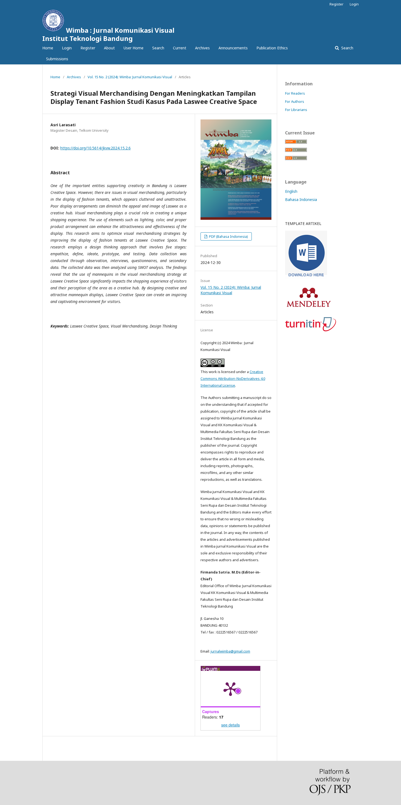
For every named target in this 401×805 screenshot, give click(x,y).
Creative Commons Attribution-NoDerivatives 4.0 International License (232, 378)
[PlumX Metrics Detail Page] (230, 688)
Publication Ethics (272, 47)
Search (158, 47)
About (109, 47)
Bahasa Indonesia (301, 199)
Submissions (57, 58)
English (291, 191)
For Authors (294, 101)
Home (47, 47)
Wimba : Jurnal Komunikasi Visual (108, 34)
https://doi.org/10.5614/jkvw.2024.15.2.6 (95, 148)
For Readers (295, 93)
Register (87, 47)
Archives (202, 47)
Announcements (233, 47)
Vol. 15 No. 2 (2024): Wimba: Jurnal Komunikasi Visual (130, 76)
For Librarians (296, 109)
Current (179, 47)
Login (67, 47)
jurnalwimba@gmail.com (230, 651)
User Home (133, 47)
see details (230, 725)
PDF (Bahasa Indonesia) (228, 236)
